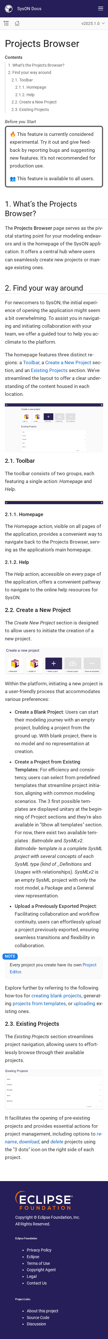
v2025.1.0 (91, 23)
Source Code (38, 1317)
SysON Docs (29, 8)
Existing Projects (49, 370)
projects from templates (39, 1003)
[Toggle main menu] (100, 8)
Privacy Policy (39, 1250)
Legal (32, 1276)
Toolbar (31, 362)
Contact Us (37, 1283)
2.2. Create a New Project (34, 102)
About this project (42, 1311)
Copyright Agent (41, 1269)
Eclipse (33, 1256)
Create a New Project (68, 362)
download (29, 1142)
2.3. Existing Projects (30, 109)
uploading (84, 1003)
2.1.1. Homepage (30, 87)
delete (56, 1142)
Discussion (36, 1324)
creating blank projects (56, 996)
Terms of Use (38, 1263)
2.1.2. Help (25, 94)
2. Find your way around (29, 72)
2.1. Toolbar (22, 80)
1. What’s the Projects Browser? (36, 65)
